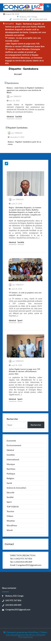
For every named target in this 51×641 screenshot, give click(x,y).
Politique (11, 473)
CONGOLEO (17, 96)
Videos (10, 516)
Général (10, 116)
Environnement (14, 445)
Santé (9, 483)
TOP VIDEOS (13, 506)
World (10, 530)
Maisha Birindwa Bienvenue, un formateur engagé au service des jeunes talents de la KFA (24, 61)
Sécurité (10, 492)
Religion (10, 478)
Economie (11, 440)
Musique (11, 464)
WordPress (12, 525)
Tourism (10, 511)
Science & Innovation (16, 488)
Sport (19, 320)
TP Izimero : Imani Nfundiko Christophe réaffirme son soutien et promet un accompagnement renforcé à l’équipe (22, 52)
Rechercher (12, 419)
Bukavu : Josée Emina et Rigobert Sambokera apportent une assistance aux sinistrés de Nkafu (25, 90)
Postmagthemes (25, 637)
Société (18, 116)
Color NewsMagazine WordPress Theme (24, 634)
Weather (11, 521)
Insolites (11, 455)
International (13, 459)
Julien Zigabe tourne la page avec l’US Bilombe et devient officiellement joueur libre (24, 371)
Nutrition (11, 469)
